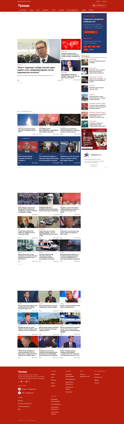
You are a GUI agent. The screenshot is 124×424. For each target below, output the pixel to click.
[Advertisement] (8, 40)
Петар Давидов (70, 379)
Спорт (54, 10)
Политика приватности (25, 403)
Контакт (104, 1)
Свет (38, 10)
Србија (31, 10)
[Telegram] (26, 381)
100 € (85, 49)
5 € (85, 46)
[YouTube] (21, 381)
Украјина (97, 374)
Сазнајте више (90, 32)
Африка (96, 380)
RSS (19, 409)
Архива (91, 10)
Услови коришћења (24, 406)
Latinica (98, 1)
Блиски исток (98, 377)
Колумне (45, 10)
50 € (98, 46)
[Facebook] (19, 381)
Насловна (23, 10)
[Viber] (29, 381)
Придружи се (101, 5)
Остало (96, 383)
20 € (94, 46)
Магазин (61, 10)
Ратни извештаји (72, 10)
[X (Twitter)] (24, 381)
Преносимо (68, 392)
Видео (84, 10)
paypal (91, 49)
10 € (89, 46)
